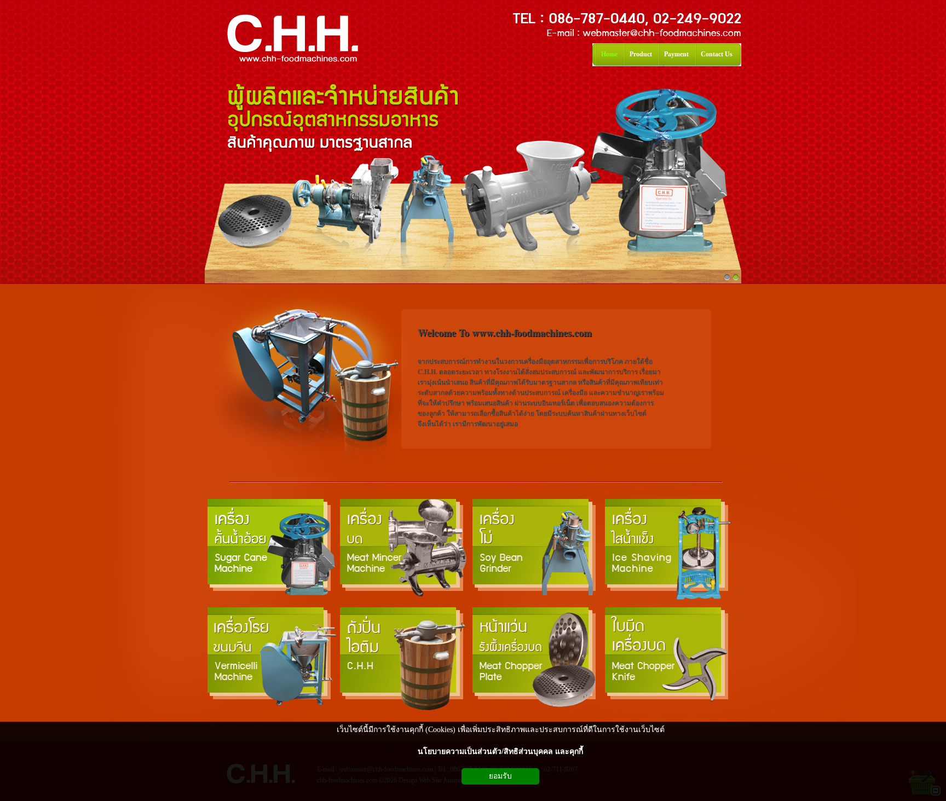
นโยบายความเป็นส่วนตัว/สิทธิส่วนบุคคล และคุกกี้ (500, 751)
